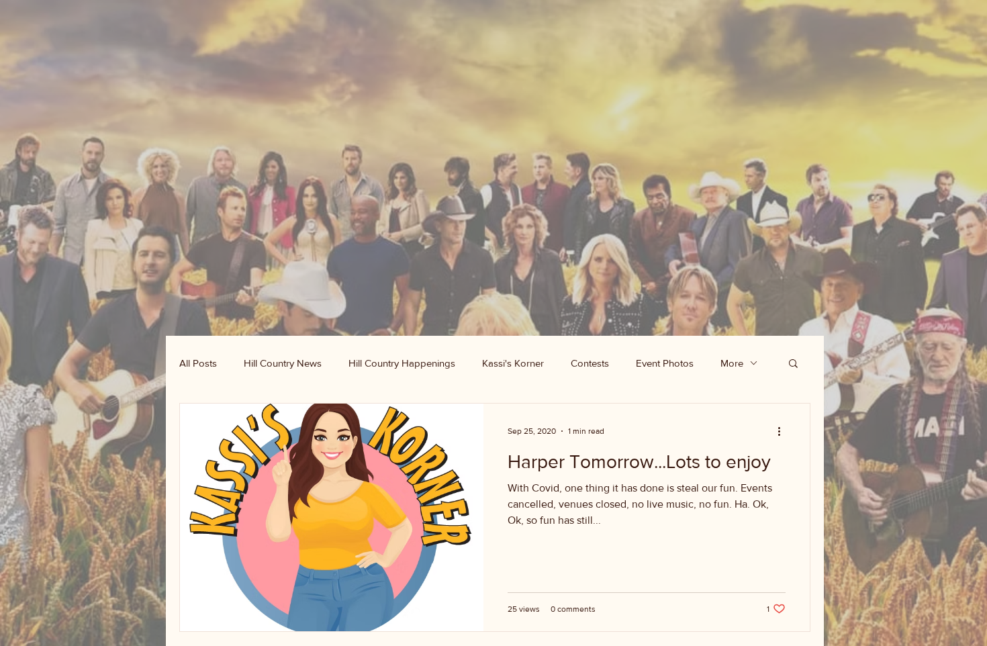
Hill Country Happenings (401, 363)
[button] (793, 364)
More (731, 363)
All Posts (198, 363)
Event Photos (665, 363)
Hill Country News (283, 363)
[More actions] (783, 431)
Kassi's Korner (513, 363)
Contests (590, 363)
